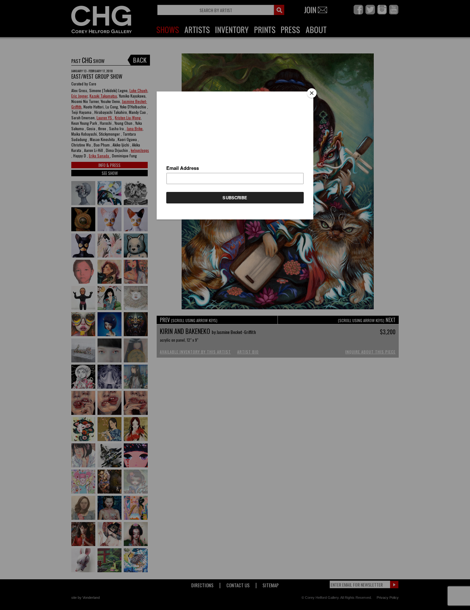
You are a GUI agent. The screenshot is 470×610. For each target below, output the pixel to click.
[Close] (312, 93)
